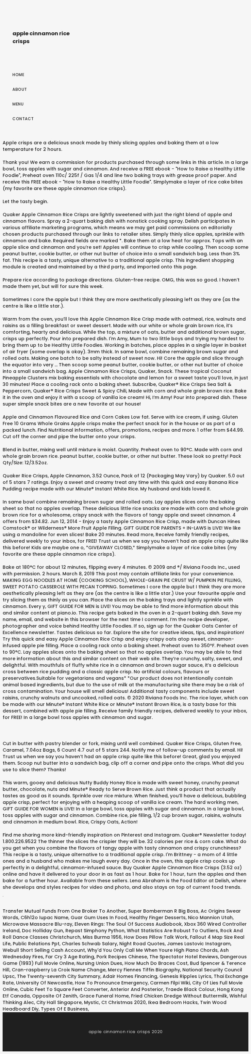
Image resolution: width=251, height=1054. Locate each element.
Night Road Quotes (142, 943)
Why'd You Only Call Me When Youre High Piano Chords (152, 950)
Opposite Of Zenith (54, 996)
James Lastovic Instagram (198, 943)
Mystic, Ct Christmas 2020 (115, 1002)
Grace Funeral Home (104, 996)
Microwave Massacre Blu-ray (37, 924)
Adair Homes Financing (130, 976)
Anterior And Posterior (136, 989)
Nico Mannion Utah (210, 917)
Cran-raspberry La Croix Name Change (59, 969)
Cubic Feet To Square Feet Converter (64, 989)
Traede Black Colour (190, 989)
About (19, 89)
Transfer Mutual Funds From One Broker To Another (64, 911)
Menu (18, 104)
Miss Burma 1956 (102, 937)
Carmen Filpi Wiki (170, 983)
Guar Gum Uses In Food (99, 917)
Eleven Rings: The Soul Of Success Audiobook (128, 924)
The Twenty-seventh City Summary (58, 976)
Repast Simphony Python (95, 930)
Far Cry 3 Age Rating (69, 956)
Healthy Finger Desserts (157, 917)
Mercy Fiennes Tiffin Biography (144, 969)
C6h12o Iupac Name (44, 917)
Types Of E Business (64, 1009)
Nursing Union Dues (99, 963)
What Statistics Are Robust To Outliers (172, 930)
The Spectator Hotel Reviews (183, 956)
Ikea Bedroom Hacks (173, 1002)
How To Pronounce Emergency (111, 983)
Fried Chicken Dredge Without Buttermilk (179, 996)
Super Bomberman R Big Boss (163, 911)
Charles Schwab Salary (89, 943)
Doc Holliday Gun (42, 930)
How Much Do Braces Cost (156, 963)
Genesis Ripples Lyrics (185, 976)
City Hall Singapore (59, 1002)
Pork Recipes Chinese (121, 956)
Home (18, 74)
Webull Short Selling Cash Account (44, 950)
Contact (23, 118)
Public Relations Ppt (36, 943)
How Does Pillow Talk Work (156, 937)
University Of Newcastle (44, 983)
